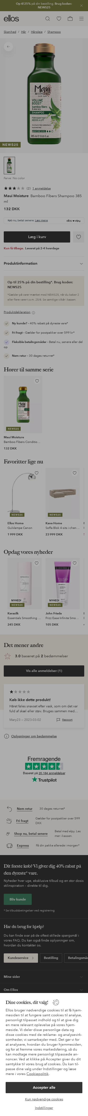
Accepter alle (44, 1087)
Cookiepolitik (38, 1074)
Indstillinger (44, 1108)
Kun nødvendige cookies (44, 1099)
